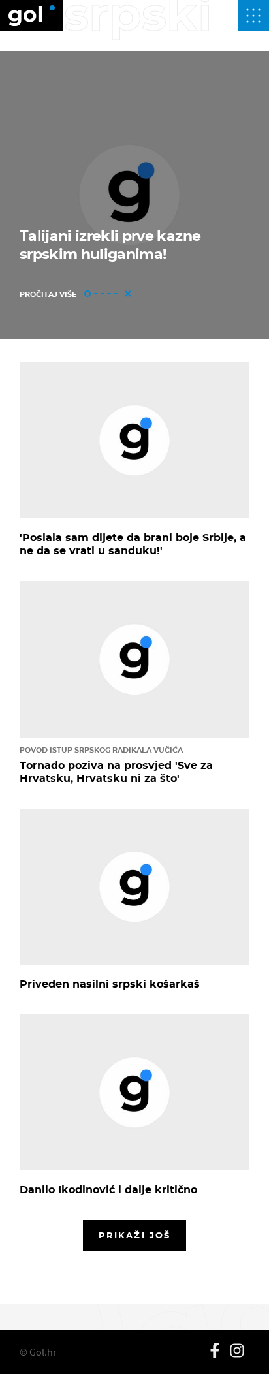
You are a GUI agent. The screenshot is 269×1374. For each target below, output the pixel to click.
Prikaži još (134, 1235)
